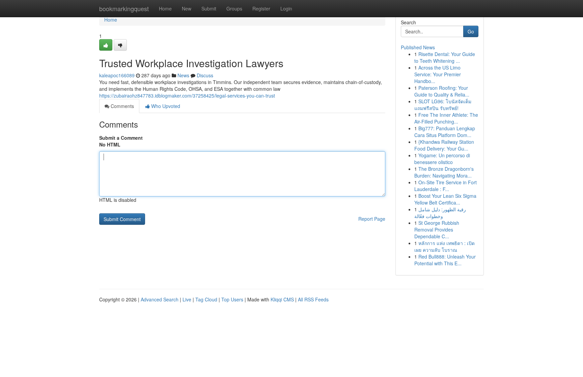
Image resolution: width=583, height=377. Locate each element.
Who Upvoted (165, 106)
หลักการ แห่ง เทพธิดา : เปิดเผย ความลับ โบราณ (444, 246)
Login (286, 8)
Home (165, 8)
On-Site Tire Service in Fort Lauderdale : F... (445, 185)
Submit (208, 8)
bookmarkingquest (124, 8)
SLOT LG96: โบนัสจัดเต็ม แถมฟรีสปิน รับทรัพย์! (442, 104)
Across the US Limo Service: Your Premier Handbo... (437, 74)
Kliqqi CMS (282, 299)
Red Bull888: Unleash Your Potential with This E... (445, 260)
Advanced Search (159, 299)
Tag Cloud (206, 299)
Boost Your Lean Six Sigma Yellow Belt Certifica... (445, 199)
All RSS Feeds (313, 299)
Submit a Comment (121, 137)
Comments (121, 106)
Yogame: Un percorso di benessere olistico (442, 158)
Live (187, 299)
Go (471, 31)
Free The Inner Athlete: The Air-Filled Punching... (446, 118)
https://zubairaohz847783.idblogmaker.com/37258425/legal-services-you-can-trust (187, 95)
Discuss (205, 75)
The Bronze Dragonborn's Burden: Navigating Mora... (444, 172)
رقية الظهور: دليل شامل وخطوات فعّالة (440, 212)
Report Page (371, 218)
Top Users (232, 299)
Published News (418, 47)
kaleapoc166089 (117, 75)
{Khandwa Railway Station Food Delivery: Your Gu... (444, 145)
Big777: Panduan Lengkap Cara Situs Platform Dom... (444, 131)
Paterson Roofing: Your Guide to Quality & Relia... (441, 91)
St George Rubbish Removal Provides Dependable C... (436, 229)
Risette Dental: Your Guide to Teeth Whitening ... (444, 57)
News (183, 75)
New (186, 8)
